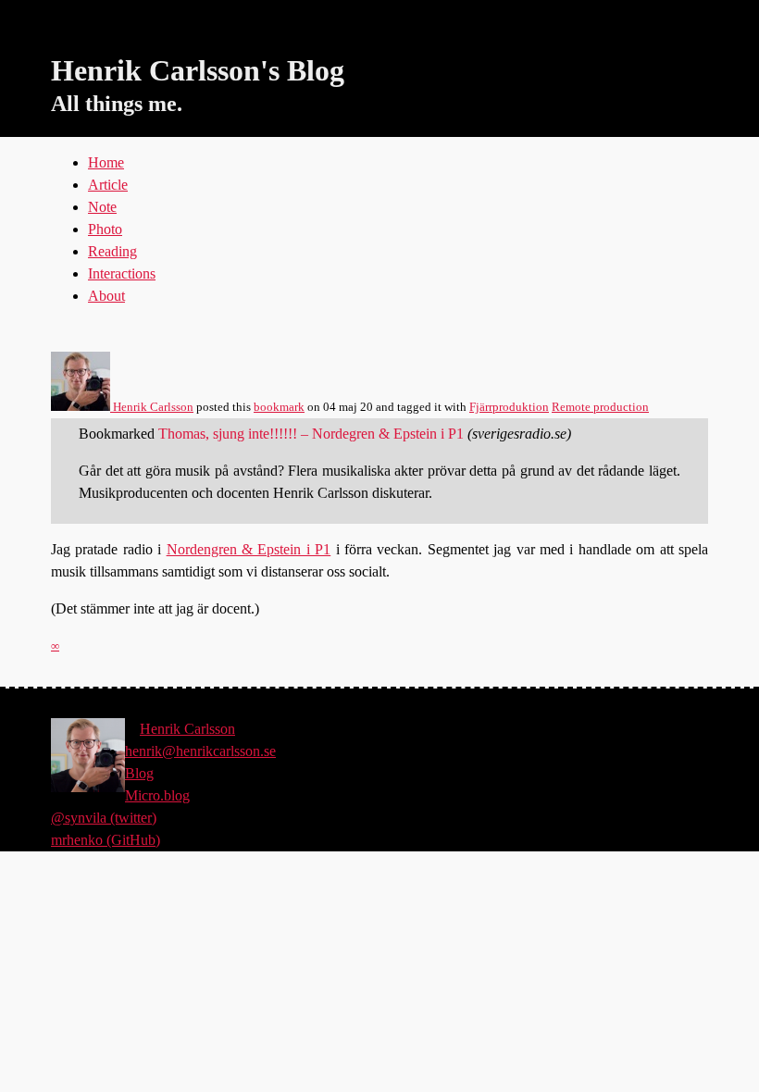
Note (102, 207)
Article (108, 184)
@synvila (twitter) (103, 817)
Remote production (600, 407)
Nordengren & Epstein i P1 (249, 549)
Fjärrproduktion (509, 407)
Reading (112, 251)
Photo (105, 229)
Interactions (122, 273)
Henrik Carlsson (151, 407)
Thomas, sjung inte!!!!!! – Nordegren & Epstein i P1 (311, 433)
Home (106, 162)
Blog (139, 773)
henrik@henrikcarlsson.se (200, 751)
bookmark (279, 407)
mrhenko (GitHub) (105, 840)
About (106, 296)
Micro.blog (157, 795)
